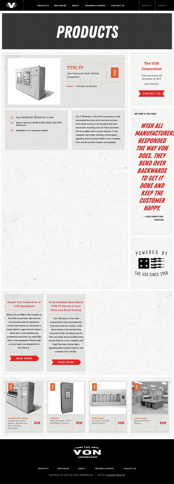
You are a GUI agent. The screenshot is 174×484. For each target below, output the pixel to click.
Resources (60, 6)
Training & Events (95, 6)
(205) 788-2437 (151, 84)
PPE (115, 73)
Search (146, 6)
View (37, 423)
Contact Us (117, 6)
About (75, 6)
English (162, 6)
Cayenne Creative (115, 475)
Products (43, 6)
